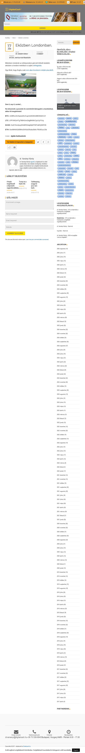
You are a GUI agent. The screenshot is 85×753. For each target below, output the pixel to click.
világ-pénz (75, 158)
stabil (68, 162)
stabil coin (62, 174)
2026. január (60, 277)
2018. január (60, 665)
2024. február (60, 370)
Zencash (70, 168)
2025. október (60, 289)
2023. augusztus (61, 394)
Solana (61, 177)
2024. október (60, 337)
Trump (61, 121)
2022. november (61, 430)
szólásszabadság (64, 134)
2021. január (60, 519)
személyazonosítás (63, 180)
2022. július (60, 447)
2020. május (60, 552)
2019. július (60, 592)
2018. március (60, 657)
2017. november (61, 673)
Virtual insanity (62, 130)
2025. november (61, 285)
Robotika (61, 193)
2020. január (60, 568)
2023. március (60, 414)
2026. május (60, 261)
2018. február (60, 661)
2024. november (61, 333)
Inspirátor (59, 231)
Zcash (71, 183)
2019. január (60, 616)
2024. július (60, 350)
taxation (76, 143)
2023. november (61, 382)
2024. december (61, 329)
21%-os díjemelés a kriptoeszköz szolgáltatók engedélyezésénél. (67, 211)
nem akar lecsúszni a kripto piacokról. (39, 70)
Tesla (74, 134)
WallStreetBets (62, 183)
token (76, 155)
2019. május (60, 600)
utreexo (69, 177)
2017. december (61, 669)
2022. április (60, 459)
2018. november (61, 624)
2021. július (60, 495)
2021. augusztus (61, 491)
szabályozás (71, 121)
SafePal (61, 149)
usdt (77, 168)
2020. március (60, 560)
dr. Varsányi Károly (27, 158)
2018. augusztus (61, 637)
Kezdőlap (7, 38)
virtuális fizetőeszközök (64, 165)
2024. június (60, 354)
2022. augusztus (61, 443)
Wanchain (72, 124)
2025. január (60, 325)
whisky (74, 171)
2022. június (60, 451)
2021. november (61, 479)
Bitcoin (14, 38)
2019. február (60, 612)
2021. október (60, 483)
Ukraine (76, 137)
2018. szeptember (61, 633)
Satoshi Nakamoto (70, 186)
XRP (60, 143)
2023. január (60, 422)
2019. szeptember (61, 584)
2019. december (61, 572)
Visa (68, 127)
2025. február (60, 321)
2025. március (60, 317)
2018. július (60, 641)
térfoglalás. (38, 65)
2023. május (60, 406)
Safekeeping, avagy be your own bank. (35, 185)
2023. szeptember (61, 390)
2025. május (60, 309)
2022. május (60, 455)
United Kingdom (70, 140)
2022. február (60, 467)
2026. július (60, 252)
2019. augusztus (61, 588)
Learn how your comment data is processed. (37, 239)
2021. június (60, 499)
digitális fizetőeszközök (18, 136)
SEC (60, 159)
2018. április (60, 653)
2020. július (60, 544)
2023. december (61, 378)
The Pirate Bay (62, 124)
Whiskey (61, 140)
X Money (67, 158)
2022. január (60, 471)
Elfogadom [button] (76, 750)
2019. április (60, 604)
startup (60, 186)
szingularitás (62, 168)
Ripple (73, 152)
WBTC (75, 118)
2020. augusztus (61, 540)
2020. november (61, 527)
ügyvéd (32, 162)
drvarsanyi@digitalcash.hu (16, 737)
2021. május (60, 503)
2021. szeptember (61, 487)
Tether (61, 127)
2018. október (60, 629)
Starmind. (70, 226)
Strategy (75, 162)
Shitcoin (68, 196)
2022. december (61, 426)
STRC (60, 155)
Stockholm (75, 127)
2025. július (60, 301)
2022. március (60, 463)
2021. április (60, 507)
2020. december (61, 523)
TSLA (66, 152)
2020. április (60, 556)
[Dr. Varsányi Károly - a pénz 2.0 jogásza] (42, 17)
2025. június (60, 305)
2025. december (61, 281)
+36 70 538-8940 (34, 737)
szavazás (61, 162)
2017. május (60, 697)
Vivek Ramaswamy (63, 146)
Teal (74, 149)
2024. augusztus (61, 345)
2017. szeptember (61, 681)
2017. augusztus (61, 685)
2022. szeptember (61, 438)
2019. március (60, 608)
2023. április (60, 410)
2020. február (60, 564)
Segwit (61, 190)
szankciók (61, 118)
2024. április (60, 362)
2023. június (60, 402)
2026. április (60, 265)
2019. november (61, 576)
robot (70, 137)
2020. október (60, 531)
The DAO (73, 146)
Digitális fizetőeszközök (23, 57)
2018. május (60, 649)
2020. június (60, 548)
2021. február (60, 515)
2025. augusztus (61, 297)
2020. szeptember (61, 536)
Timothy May (68, 155)
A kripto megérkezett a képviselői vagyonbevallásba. (13, 185)
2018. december (61, 620)
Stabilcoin (62, 137)
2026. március (60, 269)
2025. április (60, 313)
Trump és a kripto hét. (22, 183)
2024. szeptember (61, 341)
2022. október (60, 434)
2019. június (60, 596)
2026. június (60, 257)
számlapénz (68, 143)
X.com (61, 171)
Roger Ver (69, 193)
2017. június (60, 693)
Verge (60, 152)
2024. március (60, 366)
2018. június (60, 645)
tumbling (61, 196)
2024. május (60, 358)
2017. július (60, 689)
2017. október (60, 677)
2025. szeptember (61, 293)
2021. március (60, 511)
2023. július (60, 398)
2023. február (60, 418)
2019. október (60, 580)
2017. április (60, 701)
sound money (69, 190)
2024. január (60, 374)
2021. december (61, 475)
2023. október (60, 386)
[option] (68, 102)
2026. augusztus (61, 248)
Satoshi (70, 174)
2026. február (60, 273)
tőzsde (67, 171)
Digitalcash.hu (27, 746)
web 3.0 (68, 149)
